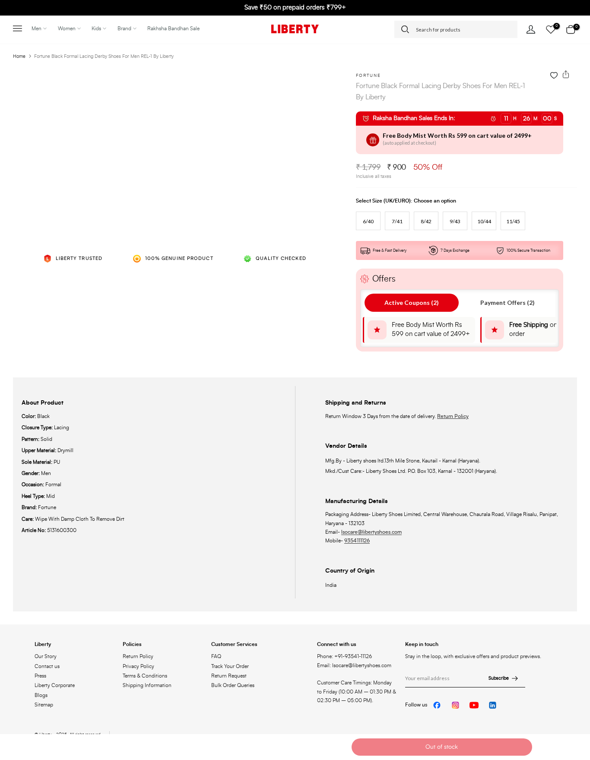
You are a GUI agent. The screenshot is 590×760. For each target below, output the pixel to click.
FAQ (216, 656)
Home (19, 56)
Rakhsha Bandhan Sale (173, 28)
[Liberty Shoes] (295, 28)
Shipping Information (147, 685)
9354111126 (357, 540)
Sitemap (44, 704)
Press (40, 675)
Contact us (47, 666)
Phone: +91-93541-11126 (344, 656)
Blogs (41, 695)
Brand (124, 28)
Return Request (229, 675)
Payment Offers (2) (507, 302)
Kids (96, 28)
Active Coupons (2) (411, 302)
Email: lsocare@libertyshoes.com (354, 665)
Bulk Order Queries (232, 685)
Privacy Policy (138, 666)
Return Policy (453, 416)
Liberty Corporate (55, 685)
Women (67, 28)
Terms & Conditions (145, 675)
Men (36, 28)
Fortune (368, 75)
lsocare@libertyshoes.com (371, 532)
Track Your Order (230, 666)
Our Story (46, 656)
